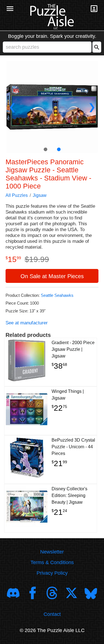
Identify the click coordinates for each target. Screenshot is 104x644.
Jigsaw (40, 195)
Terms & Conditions (52, 562)
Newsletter (52, 552)
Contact (52, 614)
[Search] (96, 47)
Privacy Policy (52, 573)
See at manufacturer (27, 322)
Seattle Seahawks (57, 295)
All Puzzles (17, 195)
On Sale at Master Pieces (52, 276)
